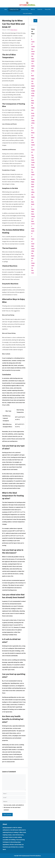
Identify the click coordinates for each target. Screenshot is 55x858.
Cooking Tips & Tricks (14, 9)
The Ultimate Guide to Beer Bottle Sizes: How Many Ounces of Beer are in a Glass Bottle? (33, 211)
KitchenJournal (7, 827)
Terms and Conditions (27, 13)
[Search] (35, 20)
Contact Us (39, 9)
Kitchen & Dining (24, 9)
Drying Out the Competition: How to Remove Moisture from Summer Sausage (33, 132)
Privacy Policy (48, 9)
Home (5, 9)
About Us (33, 9)
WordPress (38, 855)
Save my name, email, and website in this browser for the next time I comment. (14, 807)
